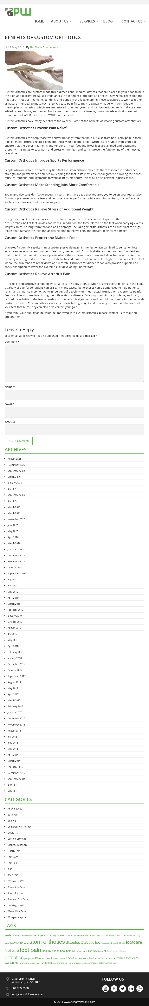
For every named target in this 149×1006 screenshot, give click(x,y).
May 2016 (13, 748)
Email (9, 404)
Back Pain (13, 814)
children (80, 935)
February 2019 (15, 609)
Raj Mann (36, 47)
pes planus (29, 958)
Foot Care (13, 856)
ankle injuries (26, 935)
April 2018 (13, 646)
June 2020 (13, 525)
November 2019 (16, 561)
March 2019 (14, 603)
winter (38, 962)
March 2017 (14, 700)
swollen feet (12, 962)
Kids (10, 868)
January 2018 (15, 658)
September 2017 (17, 676)
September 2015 (17, 778)
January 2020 (15, 549)
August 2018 (14, 627)
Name (10, 387)
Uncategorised (15, 905)
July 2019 (12, 579)
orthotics (14, 957)
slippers (78, 958)
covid (7, 942)
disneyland (107, 942)
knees (123, 951)
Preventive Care (16, 887)
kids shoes (98, 951)
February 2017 (15, 706)
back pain (39, 935)
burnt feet (72, 935)
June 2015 (13, 784)
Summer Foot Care (18, 899)
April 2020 (13, 537)
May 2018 (13, 640)
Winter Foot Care (17, 911)
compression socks (111, 935)
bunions (62, 935)
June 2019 (13, 585)
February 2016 (15, 766)
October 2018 (15, 621)
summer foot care (126, 958)
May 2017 (13, 688)
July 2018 (12, 633)
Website (10, 421)
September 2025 (17, 470)
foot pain (30, 949)
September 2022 (17, 494)
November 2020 (16, 519)
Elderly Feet (14, 850)
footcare (134, 941)
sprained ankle (103, 958)
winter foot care (49, 962)
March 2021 (14, 513)
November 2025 (16, 464)
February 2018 (15, 652)
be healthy (51, 935)
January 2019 (15, 615)
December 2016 (16, 718)
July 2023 (12, 488)
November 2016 (16, 724)
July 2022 (12, 500)
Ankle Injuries (15, 808)
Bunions (12, 820)
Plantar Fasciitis (45, 958)
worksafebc (110, 962)
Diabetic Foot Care (18, 844)
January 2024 (15, 482)
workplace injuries (80, 962)
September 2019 (17, 573)
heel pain (65, 951)
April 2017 (13, 694)
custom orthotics (44, 941)
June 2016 (13, 742)
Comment (12, 341)
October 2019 (15, 567)
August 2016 (14, 730)
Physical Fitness (16, 880)
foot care (12, 950)
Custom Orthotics (17, 838)
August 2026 (14, 458)
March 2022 (14, 507)
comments (50, 47)
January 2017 (15, 712)
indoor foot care (79, 951)
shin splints (60, 958)
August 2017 (14, 682)
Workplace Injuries (18, 917)
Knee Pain (13, 874)
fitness (122, 942)
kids (89, 951)
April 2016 (13, 754)
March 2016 (14, 760)
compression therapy (130, 935)
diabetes (73, 942)
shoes (70, 958)
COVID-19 (13, 832)
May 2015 (13, 790)
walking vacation (27, 962)
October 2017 (15, 670)
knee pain (111, 950)
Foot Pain (12, 862)
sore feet (88, 958)
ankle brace (12, 935)
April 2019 (13, 597)
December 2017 (16, 664)
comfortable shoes (93, 935)
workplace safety (97, 962)
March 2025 (14, 476)
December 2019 (16, 555)
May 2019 (13, 591)
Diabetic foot (91, 942)
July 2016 (12, 736)
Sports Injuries (15, 893)
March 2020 (14, 543)
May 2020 (13, 531)
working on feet (64, 962)
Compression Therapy (19, 826)
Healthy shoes (50, 951)
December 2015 (16, 772)
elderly (116, 942)
